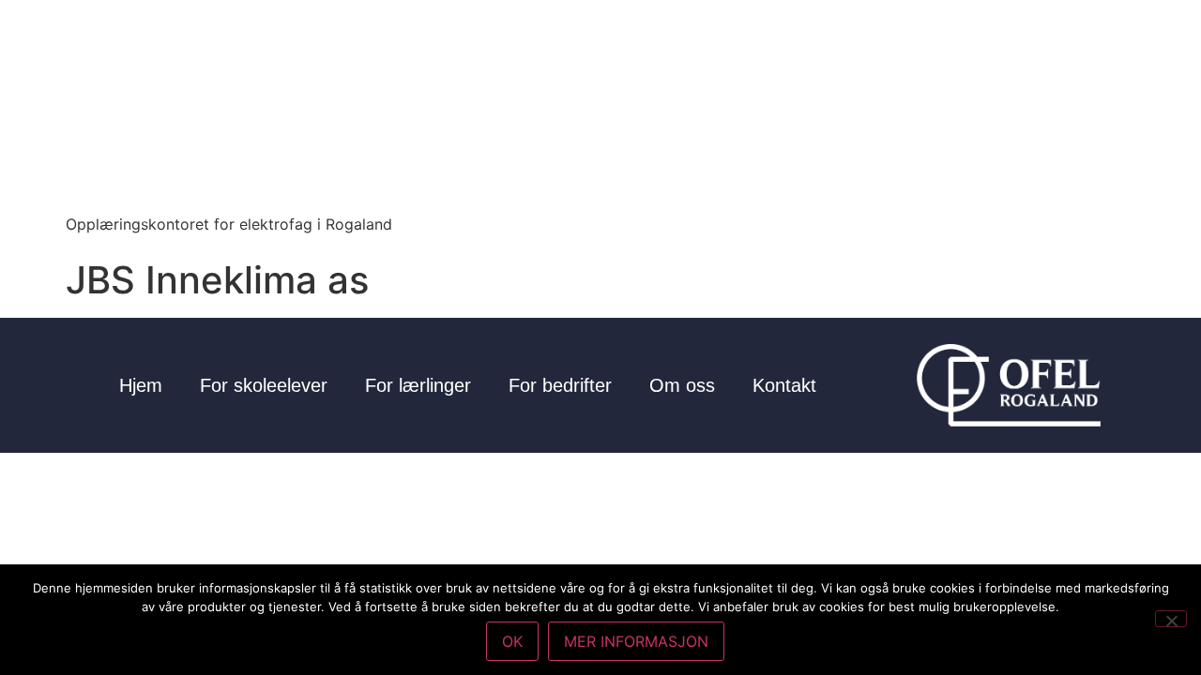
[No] (1171, 618)
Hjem (140, 385)
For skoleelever (263, 385)
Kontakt (784, 385)
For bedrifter (560, 385)
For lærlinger (418, 385)
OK (512, 641)
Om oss (682, 385)
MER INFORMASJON (636, 641)
